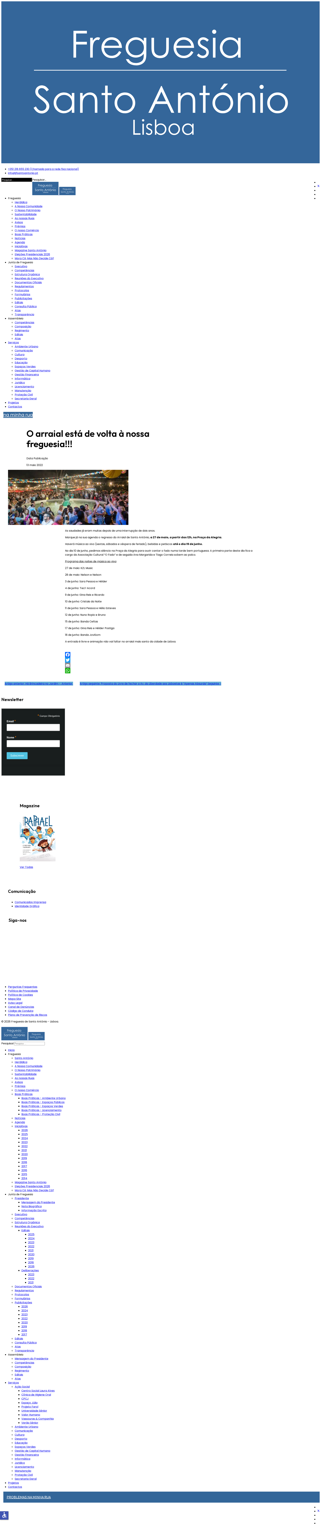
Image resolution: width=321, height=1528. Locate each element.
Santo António (24, 1058)
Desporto (21, 358)
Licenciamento (24, 387)
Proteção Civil (24, 395)
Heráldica (21, 202)
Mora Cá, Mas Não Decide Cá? (34, 258)
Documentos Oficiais (28, 282)
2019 (24, 1158)
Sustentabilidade (26, 214)
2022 (24, 1146)
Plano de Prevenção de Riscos (27, 1015)
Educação (21, 362)
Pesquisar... (39, 180)
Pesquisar (7, 1043)
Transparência (24, 314)
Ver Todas (26, 867)
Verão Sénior (29, 1423)
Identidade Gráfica (27, 906)
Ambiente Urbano (26, 346)
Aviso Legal (15, 1003)
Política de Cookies (20, 995)
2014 (24, 1178)
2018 (24, 1162)
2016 (24, 1170)
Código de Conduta (20, 1011)
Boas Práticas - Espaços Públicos (43, 1102)
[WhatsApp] (160, 670)
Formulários (22, 294)
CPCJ (25, 1399)
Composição (23, 326)
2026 (24, 1130)
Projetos (13, 403)
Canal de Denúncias (21, 1007)
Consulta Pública (26, 306)
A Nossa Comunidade (28, 206)
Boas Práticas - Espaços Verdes (42, 1106)
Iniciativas (21, 246)
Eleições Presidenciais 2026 (32, 254)
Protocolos (22, 290)
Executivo (21, 266)
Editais (19, 302)
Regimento (22, 330)
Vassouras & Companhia (37, 1419)
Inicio (11, 1050)
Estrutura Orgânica (27, 274)
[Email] (160, 665)
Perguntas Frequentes (22, 987)
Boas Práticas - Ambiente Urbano (43, 1098)
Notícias (20, 238)
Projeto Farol (29, 1407)
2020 (24, 1154)
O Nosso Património (27, 210)
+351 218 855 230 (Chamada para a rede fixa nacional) (43, 169)
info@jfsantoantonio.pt (23, 173)
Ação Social (22, 1387)
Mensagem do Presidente (31, 1359)
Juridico (20, 383)
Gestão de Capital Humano (32, 370)
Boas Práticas (24, 234)
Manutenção (23, 391)
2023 (24, 1142)
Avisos (19, 222)
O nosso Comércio (27, 230)
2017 (24, 1166)
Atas (18, 310)
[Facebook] (160, 654)
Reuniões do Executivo (29, 278)
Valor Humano (30, 1415)
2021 (24, 1150)
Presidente (22, 1198)
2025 (24, 1134)
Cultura (19, 354)
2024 (24, 1138)
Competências (24, 270)
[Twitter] (318, 186)
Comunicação (24, 350)
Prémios (20, 226)
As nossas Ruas (24, 218)
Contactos (15, 407)
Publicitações (23, 298)
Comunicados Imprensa (30, 902)
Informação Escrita (33, 1210)
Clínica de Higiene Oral (36, 1395)
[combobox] (29, 1043)
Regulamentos (24, 286)
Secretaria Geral (26, 399)
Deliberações (30, 1270)
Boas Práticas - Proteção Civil (40, 1114)
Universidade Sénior (34, 1411)
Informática (22, 378)
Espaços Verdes (25, 366)
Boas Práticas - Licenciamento (41, 1110)
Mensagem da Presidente (38, 1202)
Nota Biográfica (31, 1206)
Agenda (20, 242)
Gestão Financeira (27, 374)
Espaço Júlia (29, 1403)
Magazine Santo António (30, 250)
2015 (24, 1174)
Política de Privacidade (23, 991)
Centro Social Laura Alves (38, 1391)
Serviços (13, 342)
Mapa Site (14, 999)
